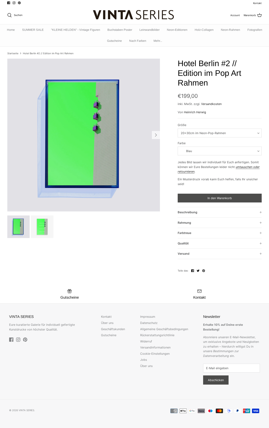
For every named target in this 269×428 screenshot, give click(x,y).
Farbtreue (184, 233)
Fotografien (254, 29)
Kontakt (257, 3)
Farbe (182, 143)
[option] (83, 135)
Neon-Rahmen (230, 29)
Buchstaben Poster (119, 29)
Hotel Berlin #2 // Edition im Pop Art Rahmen (48, 53)
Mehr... (158, 40)
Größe (182, 125)
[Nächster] (156, 135)
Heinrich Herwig (195, 112)
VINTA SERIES (26, 410)
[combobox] (220, 133)
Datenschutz (149, 323)
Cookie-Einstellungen (155, 353)
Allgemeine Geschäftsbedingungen (164, 329)
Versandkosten (211, 104)
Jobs (143, 359)
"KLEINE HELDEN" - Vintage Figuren (75, 29)
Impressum (147, 316)
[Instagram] (14, 2)
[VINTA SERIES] (134, 15)
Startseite (12, 53)
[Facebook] (8, 2)
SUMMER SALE (33, 29)
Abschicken (216, 380)
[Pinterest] (19, 2)
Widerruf (146, 341)
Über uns (107, 323)
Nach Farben (137, 40)
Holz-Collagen (204, 29)
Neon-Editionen (177, 29)
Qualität (183, 243)
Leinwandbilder (149, 29)
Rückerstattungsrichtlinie (157, 335)
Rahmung (184, 222)
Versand (183, 253)
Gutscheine (114, 40)
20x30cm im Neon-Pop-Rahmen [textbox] (203, 133)
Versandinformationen (155, 347)
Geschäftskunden (113, 329)
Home (11, 29)
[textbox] (188, 151)
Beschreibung (187, 212)
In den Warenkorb (220, 198)
